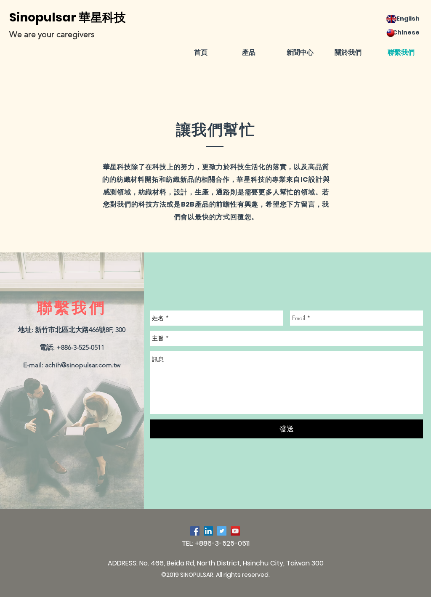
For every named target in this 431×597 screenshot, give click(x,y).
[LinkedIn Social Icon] (208, 531)
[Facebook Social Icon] (195, 531)
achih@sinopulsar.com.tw (82, 365)
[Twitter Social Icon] (221, 531)
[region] (258, 99)
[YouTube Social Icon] (235, 531)
